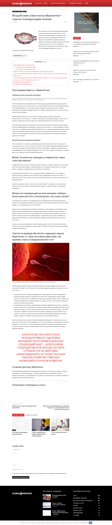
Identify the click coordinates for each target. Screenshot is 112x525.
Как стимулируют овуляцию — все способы (86, 79)
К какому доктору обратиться (22, 82)
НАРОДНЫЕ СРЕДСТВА (80, 498)
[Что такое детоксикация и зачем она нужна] (21, 425)
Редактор (75, 46)
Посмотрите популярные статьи (22, 84)
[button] (98, 3)
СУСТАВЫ (76, 515)
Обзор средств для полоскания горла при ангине (24, 406)
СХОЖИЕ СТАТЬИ (18, 415)
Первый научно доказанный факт (25, 67)
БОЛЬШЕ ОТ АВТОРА (31, 415)
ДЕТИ (45, 3)
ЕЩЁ (86, 3)
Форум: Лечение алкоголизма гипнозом (59, 503)
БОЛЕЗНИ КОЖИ (78, 512)
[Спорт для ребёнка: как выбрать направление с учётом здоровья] (41, 425)
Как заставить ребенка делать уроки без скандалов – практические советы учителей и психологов (56, 407)
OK (90, 522)
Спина (31, 9)
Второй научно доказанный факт (25, 69)
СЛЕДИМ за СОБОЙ (75, 3)
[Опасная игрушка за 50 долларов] (47, 497)
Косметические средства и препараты (83, 500)
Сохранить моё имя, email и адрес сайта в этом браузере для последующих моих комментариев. (40, 473)
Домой (14, 9)
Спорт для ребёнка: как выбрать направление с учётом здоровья (39, 434)
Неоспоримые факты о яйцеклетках (23, 65)
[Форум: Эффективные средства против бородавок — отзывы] (47, 513)
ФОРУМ (75, 505)
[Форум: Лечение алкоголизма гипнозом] (47, 505)
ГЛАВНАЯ (38, 3)
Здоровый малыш (78, 508)
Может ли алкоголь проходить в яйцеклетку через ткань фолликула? (33, 71)
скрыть (24, 55)
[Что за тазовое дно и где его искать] (60, 425)
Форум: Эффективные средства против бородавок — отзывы (60, 512)
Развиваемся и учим (78, 503)
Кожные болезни (77, 510)
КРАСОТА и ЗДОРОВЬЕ (58, 3)
